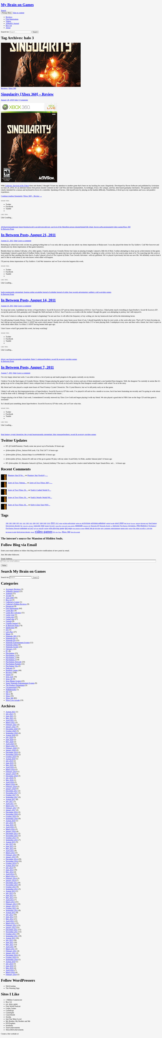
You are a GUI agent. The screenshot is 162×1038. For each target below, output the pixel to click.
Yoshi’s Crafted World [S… (40, 490)
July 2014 (9, 868)
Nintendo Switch (105, 526)
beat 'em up (127, 523)
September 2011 (12, 936)
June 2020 (9, 740)
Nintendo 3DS (11, 636)
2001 (20, 523)
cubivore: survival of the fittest (55, 227)
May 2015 (9, 848)
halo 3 (92, 227)
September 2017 (12, 797)
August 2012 (10, 913)
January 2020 (11, 750)
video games (118, 227)
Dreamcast (10, 606)
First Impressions (12, 19)
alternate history (18, 227)
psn (37, 528)
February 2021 (11, 725)
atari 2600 (119, 523)
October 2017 (11, 795)
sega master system (78, 528)
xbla (56, 532)
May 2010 (9, 968)
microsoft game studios (68, 526)
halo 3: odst (36, 359)
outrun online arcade (32, 292)
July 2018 (9, 778)
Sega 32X (9, 677)
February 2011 (11, 951)
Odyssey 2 (10, 649)
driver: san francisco (8, 359)
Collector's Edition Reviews (16, 604)
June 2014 (9, 870)
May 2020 (9, 742)
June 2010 (9, 966)
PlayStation (124, 526)
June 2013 (9, 895)
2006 (34, 523)
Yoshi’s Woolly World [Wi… (41, 497)
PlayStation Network (13, 528)
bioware (133, 523)
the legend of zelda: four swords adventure (70, 292)
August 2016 (10, 821)
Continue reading (21, 196)
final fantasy (153, 523)
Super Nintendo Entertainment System (20, 683)
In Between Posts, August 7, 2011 (27, 367)
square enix (124, 528)
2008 (41, 523)
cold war (33, 227)
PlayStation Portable (13, 664)
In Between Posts (7, 229)
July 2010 (9, 964)
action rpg (78, 523)
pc (111, 526)
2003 (27, 523)
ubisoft (32, 532)
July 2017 (9, 801)
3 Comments (23, 100)
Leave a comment (24, 241)
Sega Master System (13, 681)
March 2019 (10, 769)
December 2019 (12, 752)
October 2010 (11, 957)
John (16, 100)
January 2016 (11, 831)
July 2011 (9, 940)
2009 (44, 523)
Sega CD (9, 679)
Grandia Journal (12, 623)
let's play (52, 526)
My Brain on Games (17, 4)
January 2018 (11, 789)
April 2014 (10, 874)
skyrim (97, 528)
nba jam (57, 434)
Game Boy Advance (13, 613)
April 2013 (10, 900)
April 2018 (10, 782)
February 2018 (11, 787)
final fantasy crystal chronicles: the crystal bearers (19, 434)
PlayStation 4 (152, 526)
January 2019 (11, 774)
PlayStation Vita (12, 666)
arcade (113, 523)
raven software (100, 227)
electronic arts (144, 523)
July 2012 (9, 915)
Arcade (8, 596)
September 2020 (12, 733)
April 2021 (10, 720)
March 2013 (10, 902)
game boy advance (28, 526)
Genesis (9, 621)
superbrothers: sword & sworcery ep (54, 359)
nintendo (79, 525)
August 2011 (10, 938)
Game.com (10, 617)
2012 (57, 523)
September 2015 (12, 840)
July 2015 (9, 844)
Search (3, 10)
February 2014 (11, 878)
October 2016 (11, 816)
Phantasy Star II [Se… (16, 475)
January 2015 (11, 857)
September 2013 (12, 889)
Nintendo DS (95, 526)
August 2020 (10, 735)
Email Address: (6, 559)
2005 (30, 523)
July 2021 (9, 714)
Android (9, 593)
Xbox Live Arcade (13, 700)
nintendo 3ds (86, 526)
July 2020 (9, 737)
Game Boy (10, 611)
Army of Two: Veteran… (17, 483)
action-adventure (69, 523)
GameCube (10, 619)
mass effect (59, 526)
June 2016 (9, 825)
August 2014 (10, 866)
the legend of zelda (47, 292)
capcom (138, 523)
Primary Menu (7, 13)
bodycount (5, 292)
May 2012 (9, 919)
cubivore (40, 227)
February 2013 (11, 904)
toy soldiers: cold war (94, 292)
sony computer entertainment (110, 528)
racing (46, 528)
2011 (53, 523)
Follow (4, 565)
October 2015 (11, 838)
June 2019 (9, 763)
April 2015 (10, 851)
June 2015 (9, 846)
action (60, 523)
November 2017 (12, 793)
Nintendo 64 (10, 638)
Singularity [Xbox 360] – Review (27, 94)
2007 (37, 523)
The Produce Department (15, 685)
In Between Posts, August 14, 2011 (28, 300)
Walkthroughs (11, 690)
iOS (7, 630)
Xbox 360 (12, 88)
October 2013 (11, 887)
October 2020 (11, 731)
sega (70, 528)
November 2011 (12, 932)
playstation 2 (132, 526)
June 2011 (9, 942)
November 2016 (12, 814)
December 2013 (12, 883)
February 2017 (11, 808)
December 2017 (12, 791)
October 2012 (11, 908)
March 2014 (10, 876)
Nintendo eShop (12, 645)
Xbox (59, 532)
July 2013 (9, 893)
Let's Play (9, 632)
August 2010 (10, 962)
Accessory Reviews (13, 589)
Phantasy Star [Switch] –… (37, 475)
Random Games (12, 670)
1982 (7, 523)
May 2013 (9, 898)
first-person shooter (73, 227)
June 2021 (9, 716)
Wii (54, 532)
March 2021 (10, 722)
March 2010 (10, 972)
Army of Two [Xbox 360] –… (40, 483)
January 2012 (11, 927)
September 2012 (12, 910)
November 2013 (12, 885)
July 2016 (9, 823)
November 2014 (12, 861)
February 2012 (11, 925)
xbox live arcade (75, 532)
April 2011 (10, 947)
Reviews (9, 17)
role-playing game (56, 528)
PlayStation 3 (142, 526)
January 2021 (11, 727)
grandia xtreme (14, 292)
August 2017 (10, 799)
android (108, 523)
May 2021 (9, 718)
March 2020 (10, 746)
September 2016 (12, 819)
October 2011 (11, 934)
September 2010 (12, 960)
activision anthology (98, 523)
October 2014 (11, 863)
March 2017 (10, 806)
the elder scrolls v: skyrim (142, 528)
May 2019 (9, 765)
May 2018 (9, 780)
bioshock (27, 227)
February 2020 (11, 748)
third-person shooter (23, 532)
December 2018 (12, 776)
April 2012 (10, 921)
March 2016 (10, 829)
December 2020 (12, 729)
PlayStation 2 (11, 655)
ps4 (35, 528)
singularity (109, 227)
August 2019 (10, 759)
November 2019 (12, 754)
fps (82, 227)
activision (8, 227)
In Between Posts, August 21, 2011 (28, 235)
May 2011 (9, 945)
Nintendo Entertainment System (18, 643)
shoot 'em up (90, 528)
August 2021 (10, 712)
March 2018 (10, 784)
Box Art (9, 26)
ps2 (29, 528)
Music (8, 634)
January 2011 (11, 953)
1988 (14, 523)
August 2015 (10, 842)
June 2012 (9, 917)
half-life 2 (86, 227)
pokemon (23, 528)
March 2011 (10, 949)
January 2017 (11, 810)
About (8, 28)
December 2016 (12, 812)
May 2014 (9, 872)
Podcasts (9, 668)
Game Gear (10, 615)
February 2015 (11, 855)
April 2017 (10, 804)
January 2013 (11, 906)
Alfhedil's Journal (12, 591)
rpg (66, 528)
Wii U (8, 694)
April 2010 (10, 970)
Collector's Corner (12, 602)
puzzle (41, 528)
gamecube (37, 526)
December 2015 (12, 833)
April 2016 (10, 827)
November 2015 (12, 836)
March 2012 (10, 923)
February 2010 (11, 974)
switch (131, 528)
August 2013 (10, 891)
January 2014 (11, 880)
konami (47, 526)
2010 (3, 227)
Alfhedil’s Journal (12, 23)
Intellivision (10, 628)
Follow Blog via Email (19, 545)
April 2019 (10, 767)
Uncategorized (11, 687)
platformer (116, 526)
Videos (8, 21)
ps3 (31, 528)
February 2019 (11, 772)
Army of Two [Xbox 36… (18, 490)
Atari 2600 (10, 598)
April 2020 (10, 744)
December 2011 (12, 930)
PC (7, 651)
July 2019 (9, 761)
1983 (10, 523)
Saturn (8, 675)
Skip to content (18, 13)
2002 (24, 523)
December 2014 (12, 859)
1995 (17, 523)
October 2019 (11, 757)
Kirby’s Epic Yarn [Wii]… (40, 505)
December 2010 (12, 955)
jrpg (42, 526)
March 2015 (10, 853)
